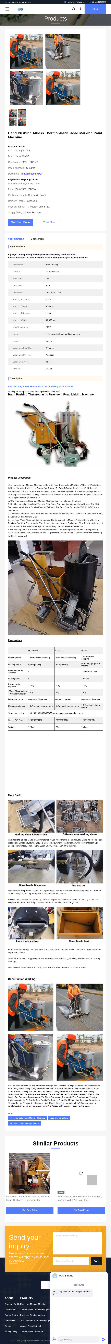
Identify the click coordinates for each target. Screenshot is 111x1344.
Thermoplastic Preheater (31, 1331)
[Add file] (54, 1339)
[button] (19, 1180)
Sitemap (8, 1326)
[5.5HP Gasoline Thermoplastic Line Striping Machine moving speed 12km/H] (81, 1173)
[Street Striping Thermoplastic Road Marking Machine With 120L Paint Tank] (29, 1173)
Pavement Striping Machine (32, 1315)
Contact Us (10, 1320)
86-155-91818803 (99, 2)
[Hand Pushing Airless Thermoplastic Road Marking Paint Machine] (44, 69)
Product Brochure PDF (31, 174)
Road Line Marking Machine (33, 1304)
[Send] (103, 1339)
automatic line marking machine (24, 1123)
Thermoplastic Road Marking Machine (27, 1118)
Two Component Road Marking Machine (38, 1320)
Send (96, 1261)
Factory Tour (10, 1309)
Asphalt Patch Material (30, 1326)
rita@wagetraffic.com (75, 2)
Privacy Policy (11, 1331)
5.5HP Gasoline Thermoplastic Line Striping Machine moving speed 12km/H (80, 1198)
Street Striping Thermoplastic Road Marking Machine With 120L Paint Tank (28, 1198)
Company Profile (12, 1304)
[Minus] (104, 1275)
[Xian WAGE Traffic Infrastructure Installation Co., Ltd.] (20, 9)
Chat (95, 9)
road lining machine (59, 1118)
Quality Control (11, 1315)
